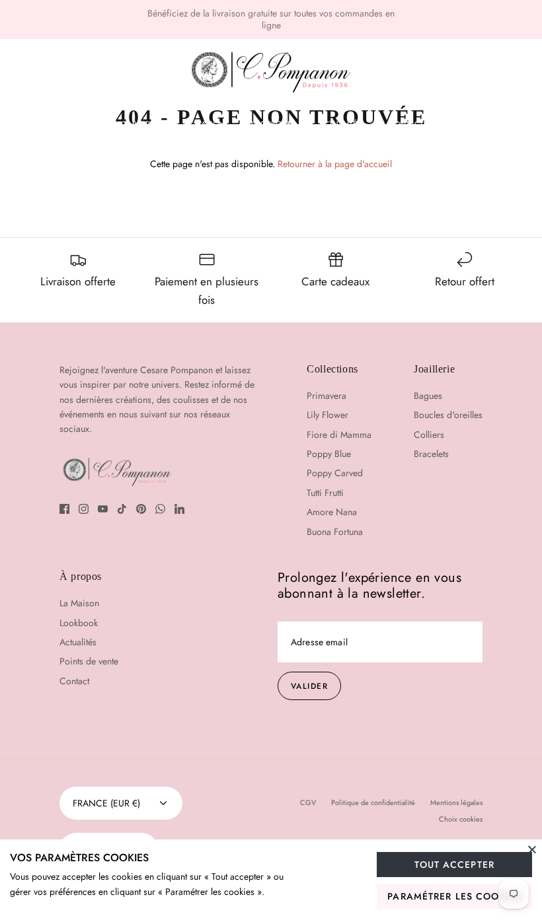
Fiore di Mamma (339, 434)
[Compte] (479, 73)
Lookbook (271, 124)
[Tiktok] (122, 509)
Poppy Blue (329, 453)
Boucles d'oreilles (448, 414)
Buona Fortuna (335, 531)
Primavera (326, 395)
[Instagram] (84, 509)
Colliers (429, 434)
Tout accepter (454, 864)
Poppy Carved (335, 472)
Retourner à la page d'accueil (335, 163)
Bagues (428, 395)
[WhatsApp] (160, 509)
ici (368, 18)
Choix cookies (461, 819)
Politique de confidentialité (373, 802)
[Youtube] (103, 509)
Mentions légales (456, 802)
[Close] (532, 849)
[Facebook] (64, 509)
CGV (308, 802)
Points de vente (88, 661)
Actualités (340, 124)
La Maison (204, 124)
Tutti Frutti (325, 492)
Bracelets (431, 453)
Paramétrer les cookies (454, 896)
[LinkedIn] (179, 509)
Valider (309, 686)
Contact (406, 124)
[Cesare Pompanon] (271, 72)
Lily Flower (327, 414)
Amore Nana (332, 511)
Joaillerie (138, 124)
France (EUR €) (106, 803)
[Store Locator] (441, 73)
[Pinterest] (141, 509)
